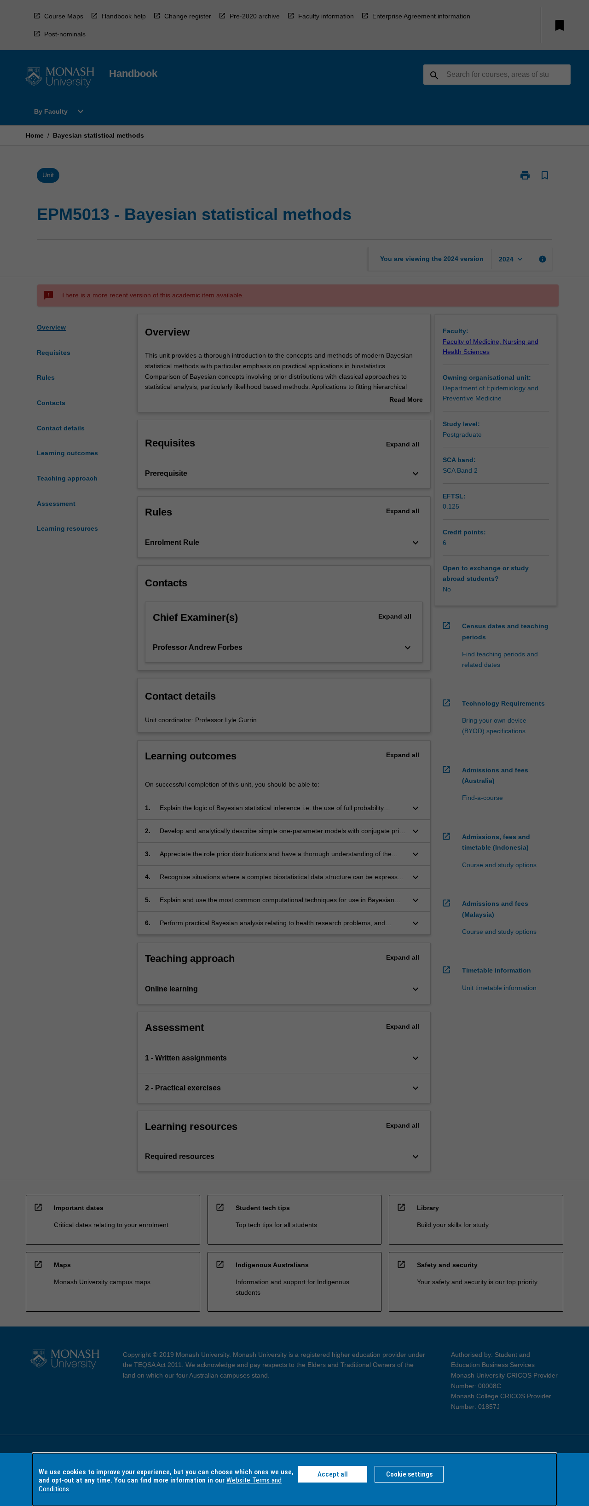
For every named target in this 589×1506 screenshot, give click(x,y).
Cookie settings (409, 1474)
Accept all (333, 1474)
